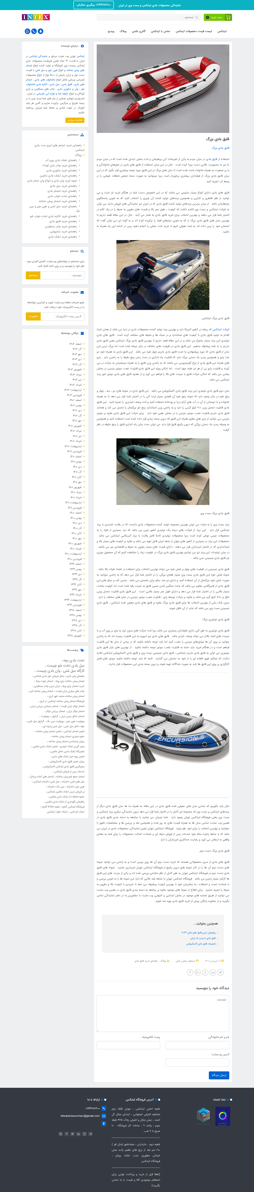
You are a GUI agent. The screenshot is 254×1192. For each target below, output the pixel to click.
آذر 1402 (77, 415)
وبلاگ (123, 31)
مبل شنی (40, 70)
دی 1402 (77, 410)
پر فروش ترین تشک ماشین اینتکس (65, 792)
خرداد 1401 (76, 497)
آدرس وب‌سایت (220, 1054)
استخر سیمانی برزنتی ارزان (44, 706)
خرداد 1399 (76, 594)
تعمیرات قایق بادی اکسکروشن (201, 944)
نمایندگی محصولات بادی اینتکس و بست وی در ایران (149, 5)
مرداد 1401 (76, 492)
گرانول (54, 716)
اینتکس (222, 31)
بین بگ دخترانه (55, 787)
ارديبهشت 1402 (73, 446)
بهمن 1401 (76, 461)
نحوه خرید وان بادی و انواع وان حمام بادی (52, 181)
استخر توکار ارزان (75, 711)
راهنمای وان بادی (75, 676)
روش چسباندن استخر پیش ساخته (66, 741)
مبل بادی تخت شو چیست (65, 665)
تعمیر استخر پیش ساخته (48, 731)
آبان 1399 (76, 584)
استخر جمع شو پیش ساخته (69, 777)
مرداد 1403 (76, 374)
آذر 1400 (77, 528)
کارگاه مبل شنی (73, 671)
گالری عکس (138, 31)
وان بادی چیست (47, 671)
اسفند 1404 (76, 344)
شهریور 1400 (75, 543)
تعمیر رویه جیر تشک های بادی (68, 756)
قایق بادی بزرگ (220, 148)
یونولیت (44, 716)
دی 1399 (77, 574)
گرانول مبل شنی (35, 721)
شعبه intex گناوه (50, 807)
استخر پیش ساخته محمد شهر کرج (66, 696)
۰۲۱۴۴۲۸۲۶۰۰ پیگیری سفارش (94, 5)
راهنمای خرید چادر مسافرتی (61, 226)
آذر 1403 (77, 364)
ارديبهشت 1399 (73, 600)
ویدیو (111, 31)
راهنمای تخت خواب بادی (62, 196)
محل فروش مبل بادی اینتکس (48, 676)
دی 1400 (77, 523)
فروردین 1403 (74, 395)
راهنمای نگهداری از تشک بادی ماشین (64, 802)
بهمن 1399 (76, 569)
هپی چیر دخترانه (75, 787)
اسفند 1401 (76, 456)
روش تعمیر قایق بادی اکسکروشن (66, 761)
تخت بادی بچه (73, 660)
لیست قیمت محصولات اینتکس (194, 31)
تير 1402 (77, 436)
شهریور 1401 (75, 487)
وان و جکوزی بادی (67, 89)
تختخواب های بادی (45, 80)
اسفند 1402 (76, 400)
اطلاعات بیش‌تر (74, 120)
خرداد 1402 (76, 441)
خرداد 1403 (76, 385)
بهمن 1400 (76, 518)
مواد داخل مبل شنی (73, 726)
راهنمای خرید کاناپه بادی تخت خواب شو (53, 216)
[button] (218, 17)
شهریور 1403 (75, 369)
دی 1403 (77, 359)
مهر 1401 (77, 482)
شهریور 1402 (75, 426)
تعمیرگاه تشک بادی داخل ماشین (67, 751)
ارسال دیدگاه (219, 1075)
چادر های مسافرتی (44, 89)
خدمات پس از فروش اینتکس (69, 771)
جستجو (33, 275)
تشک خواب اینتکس (57, 812)
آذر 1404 (77, 349)
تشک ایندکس (76, 812)
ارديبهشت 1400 (73, 554)
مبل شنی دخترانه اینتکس (46, 782)
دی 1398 (77, 620)
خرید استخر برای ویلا (73, 686)
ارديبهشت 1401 (73, 502)
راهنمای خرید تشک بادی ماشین (58, 175)
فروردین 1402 (74, 451)
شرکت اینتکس (221, 329)
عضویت (33, 316)
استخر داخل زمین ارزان (72, 716)
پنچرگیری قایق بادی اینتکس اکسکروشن (63, 766)
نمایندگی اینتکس (38, 56)
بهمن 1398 (76, 615)
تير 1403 (77, 379)
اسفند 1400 (76, 513)
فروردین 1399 (74, 605)
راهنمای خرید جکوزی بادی (61, 170)
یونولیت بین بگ (55, 721)
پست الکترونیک (151, 1037)
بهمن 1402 (76, 405)
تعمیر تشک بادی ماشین (45, 746)
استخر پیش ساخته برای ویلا (69, 681)
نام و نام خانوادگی (218, 1037)
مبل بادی (54, 84)
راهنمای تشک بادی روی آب (61, 160)
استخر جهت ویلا (44, 681)
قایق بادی (211, 159)
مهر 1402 (77, 420)
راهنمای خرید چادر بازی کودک (59, 165)
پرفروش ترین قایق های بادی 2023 (198, 933)
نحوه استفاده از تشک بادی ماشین (66, 797)
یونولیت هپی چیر (74, 721)
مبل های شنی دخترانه (72, 782)
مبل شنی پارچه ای (52, 726)
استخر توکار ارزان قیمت (72, 706)
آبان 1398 (76, 630)
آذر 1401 (77, 472)
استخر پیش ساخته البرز (41, 691)
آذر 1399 (77, 579)
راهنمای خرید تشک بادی (62, 237)
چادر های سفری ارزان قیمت (69, 691)
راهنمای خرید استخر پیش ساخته (58, 201)
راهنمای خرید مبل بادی (63, 186)
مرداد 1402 (76, 431)
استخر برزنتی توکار (55, 711)
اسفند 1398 (75, 610)
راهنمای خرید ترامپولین (63, 231)
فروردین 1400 (74, 559)
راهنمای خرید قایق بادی (146, 961)
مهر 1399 (77, 589)
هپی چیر (52, 70)
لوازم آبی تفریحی (45, 94)
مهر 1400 (77, 538)
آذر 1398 (77, 625)
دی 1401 (77, 467)
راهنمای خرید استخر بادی (62, 191)
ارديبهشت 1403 (73, 390)
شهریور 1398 (74, 635)
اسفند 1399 (75, 564)
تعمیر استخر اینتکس (73, 731)
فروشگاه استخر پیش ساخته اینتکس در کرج (61, 701)
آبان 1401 (77, 477)
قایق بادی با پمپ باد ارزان (203, 938)
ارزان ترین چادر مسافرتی (46, 686)
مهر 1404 (77, 354)
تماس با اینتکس (160, 31)
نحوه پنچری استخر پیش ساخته (67, 736)
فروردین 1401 (75, 508)
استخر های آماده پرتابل (41, 777)
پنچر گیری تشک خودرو (71, 746)
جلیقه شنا (63, 94)
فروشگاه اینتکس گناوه (72, 807)
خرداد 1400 (76, 548)
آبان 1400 (77, 533)
